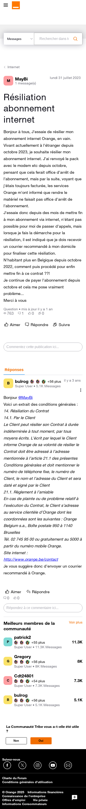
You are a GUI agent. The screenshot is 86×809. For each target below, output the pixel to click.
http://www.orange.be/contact (31, 559)
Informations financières (46, 792)
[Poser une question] (74, 797)
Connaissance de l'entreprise (23, 796)
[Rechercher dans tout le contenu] (75, 39)
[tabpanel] (43, 496)
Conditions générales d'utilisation (27, 782)
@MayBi (25, 397)
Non (16, 740)
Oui (41, 740)
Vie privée (40, 800)
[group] (9, 313)
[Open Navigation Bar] (7, 5)
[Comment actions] (80, 390)
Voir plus (75, 622)
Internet (13, 67)
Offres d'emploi (13, 800)
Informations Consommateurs (24, 804)
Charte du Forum (14, 778)
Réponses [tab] (14, 370)
